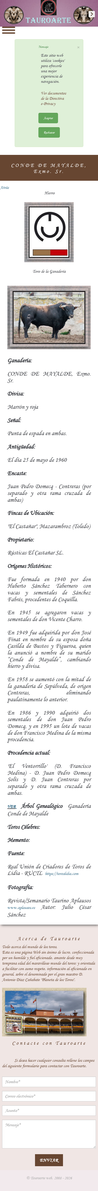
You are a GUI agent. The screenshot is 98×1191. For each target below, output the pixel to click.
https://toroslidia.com (61, 873)
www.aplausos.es (21, 907)
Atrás (4, 187)
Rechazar (49, 132)
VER (11, 806)
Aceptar (48, 118)
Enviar (49, 1160)
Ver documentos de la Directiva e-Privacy (53, 98)
